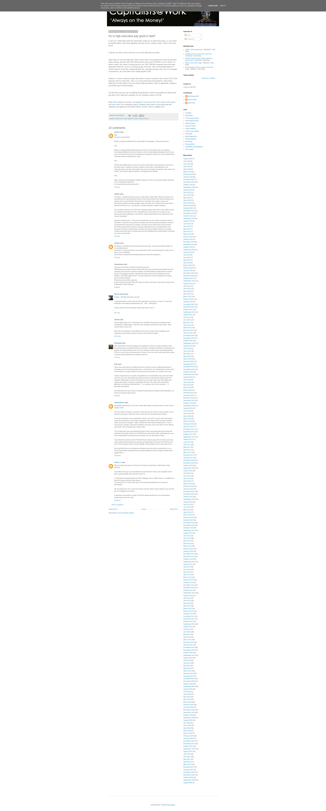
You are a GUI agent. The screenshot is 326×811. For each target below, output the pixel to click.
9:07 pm (117, 313)
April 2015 (187, 512)
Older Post (173, 509)
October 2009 (188, 684)
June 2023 (187, 257)
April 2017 (187, 450)
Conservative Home (192, 118)
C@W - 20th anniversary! (194, 49)
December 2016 (189, 460)
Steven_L (117, 462)
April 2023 (187, 263)
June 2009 (187, 694)
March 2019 (187, 390)
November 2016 (189, 463)
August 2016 (187, 471)
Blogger (172, 805)
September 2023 (189, 250)
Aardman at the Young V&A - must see (198, 54)
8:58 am (117, 396)
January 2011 (188, 645)
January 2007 (188, 770)
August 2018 (187, 408)
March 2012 (187, 608)
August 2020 (187, 346)
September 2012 (189, 593)
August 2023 (187, 252)
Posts (188, 35)
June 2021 (187, 320)
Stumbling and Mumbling (194, 147)
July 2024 (186, 224)
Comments (190, 39)
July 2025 (186, 192)
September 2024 (189, 218)
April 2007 (187, 762)
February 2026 (188, 174)
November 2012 (189, 588)
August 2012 (187, 595)
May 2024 (186, 229)
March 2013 (187, 577)
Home (144, 509)
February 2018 (188, 424)
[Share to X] (138, 115)
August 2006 (187, 783)
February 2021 (188, 330)
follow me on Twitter (208, 78)
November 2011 (188, 619)
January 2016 (188, 489)
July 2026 (186, 161)
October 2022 (188, 278)
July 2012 (186, 598)
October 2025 (188, 185)
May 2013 (186, 572)
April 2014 (187, 543)
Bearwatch (189, 115)
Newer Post (113, 509)
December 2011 (188, 616)
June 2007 (187, 757)
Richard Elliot (190, 144)
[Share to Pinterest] (143, 115)
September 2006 (189, 780)
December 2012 (189, 585)
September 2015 (189, 499)
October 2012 (188, 590)
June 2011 (187, 632)
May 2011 (186, 634)
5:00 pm (117, 257)
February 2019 (188, 393)
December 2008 (189, 710)
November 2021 (189, 307)
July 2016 (186, 473)
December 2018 (189, 398)
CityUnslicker (119, 403)
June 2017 (187, 445)
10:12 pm (117, 336)
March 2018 (187, 421)
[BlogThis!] (136, 115)
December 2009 (189, 679)
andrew (117, 132)
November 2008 (189, 712)
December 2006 (189, 772)
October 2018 (188, 403)
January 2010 (188, 676)
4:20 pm (117, 236)
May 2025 (186, 198)
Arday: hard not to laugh (193, 63)
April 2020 (187, 356)
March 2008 (187, 733)
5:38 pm (117, 287)
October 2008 (188, 715)
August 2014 (187, 533)
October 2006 (188, 777)
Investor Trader (190, 126)
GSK (125, 118)
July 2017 (186, 442)
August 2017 (187, 439)
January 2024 (188, 239)
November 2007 (189, 744)
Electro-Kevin (119, 294)
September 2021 (189, 312)
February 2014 (188, 549)
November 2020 (189, 338)
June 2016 (187, 476)
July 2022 (186, 286)
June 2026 (187, 164)
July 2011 (186, 629)
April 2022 (187, 294)
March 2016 (187, 484)
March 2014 (187, 546)
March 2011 (187, 640)
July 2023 (186, 255)
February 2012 (188, 611)
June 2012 (187, 601)
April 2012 (187, 606)
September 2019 (189, 374)
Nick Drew (191, 103)
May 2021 (186, 322)
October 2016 (188, 465)
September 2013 (189, 562)
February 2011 (188, 642)
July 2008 (186, 723)
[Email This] (133, 115)
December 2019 (189, 367)
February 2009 (188, 705)
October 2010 (188, 653)
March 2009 (187, 702)
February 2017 (188, 455)
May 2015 (186, 510)
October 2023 (188, 247)
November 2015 (189, 494)
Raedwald (117, 343)
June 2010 (187, 663)
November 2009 (189, 681)
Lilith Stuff (188, 134)
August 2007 (187, 751)
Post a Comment (117, 505)
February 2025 (188, 205)
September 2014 (189, 530)
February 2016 (188, 486)
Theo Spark (189, 149)
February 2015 (188, 517)
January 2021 (188, 333)
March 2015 (187, 515)
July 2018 (186, 411)
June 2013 (187, 569)
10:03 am (117, 455)
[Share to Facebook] (140, 115)
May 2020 (186, 354)
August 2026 (187, 159)
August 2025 (187, 190)
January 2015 (188, 520)
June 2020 (187, 351)
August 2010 (187, 658)
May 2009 (186, 697)
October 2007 (188, 746)
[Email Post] (129, 115)
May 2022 (186, 291)
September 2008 (189, 718)
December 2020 (189, 335)
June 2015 (187, 507)
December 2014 (189, 523)
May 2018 (186, 416)
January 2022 (188, 302)
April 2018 (187, 419)
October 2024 (188, 216)
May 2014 (186, 541)
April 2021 (187, 325)
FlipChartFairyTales (192, 121)
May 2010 (186, 666)
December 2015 (189, 491)
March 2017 (187, 452)
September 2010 (189, 655)
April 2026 (187, 169)
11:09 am (117, 500)
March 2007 (187, 764)
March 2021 (187, 328)
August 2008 (187, 720)
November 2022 (189, 276)
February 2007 (188, 767)
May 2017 (186, 447)
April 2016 (187, 481)
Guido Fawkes (190, 123)
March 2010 (187, 671)
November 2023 (189, 244)
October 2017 (188, 434)
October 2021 (188, 309)
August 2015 (187, 502)
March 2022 (187, 296)
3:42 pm (117, 187)
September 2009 (189, 686)
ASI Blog (188, 113)
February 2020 (188, 361)
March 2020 (187, 359)
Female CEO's (118, 118)
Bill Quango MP (193, 96)
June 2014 (187, 538)
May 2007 (186, 759)
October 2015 (188, 497)
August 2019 (187, 377)
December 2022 (189, 273)
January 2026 (188, 177)
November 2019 (189, 369)
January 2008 (188, 738)
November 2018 (189, 400)
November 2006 (189, 775)
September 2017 (189, 437)
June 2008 (187, 725)
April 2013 (187, 575)
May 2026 (186, 166)
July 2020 (186, 348)
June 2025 (187, 195)
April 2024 (187, 231)
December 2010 (189, 647)
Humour (141, 118)
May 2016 (186, 478)
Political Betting (190, 139)
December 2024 (189, 211)
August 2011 (187, 627)
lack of (146, 118)
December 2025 (189, 179)
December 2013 (189, 554)
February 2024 (188, 237)
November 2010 (189, 650)
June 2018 (187, 413)
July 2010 (186, 660)
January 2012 (188, 614)
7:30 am (117, 357)
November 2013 (189, 556)
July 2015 (186, 504)
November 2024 (189, 213)
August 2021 (187, 315)
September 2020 (189, 343)
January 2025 (188, 208)
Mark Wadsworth (191, 136)
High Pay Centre (133, 118)
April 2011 (186, 637)
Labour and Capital (192, 131)
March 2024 (187, 234)
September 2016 (189, 468)
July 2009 (186, 692)
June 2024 (187, 226)
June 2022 (187, 289)
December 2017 (189, 429)
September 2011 (189, 624)
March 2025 (187, 203)
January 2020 (188, 364)
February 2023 (188, 268)
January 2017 (188, 458)
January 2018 (188, 426)
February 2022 (188, 299)
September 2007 (189, 749)
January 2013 (188, 582)
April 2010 (187, 668)
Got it (223, 6)
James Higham (190, 128)
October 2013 (188, 559)
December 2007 (189, 741)
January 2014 (188, 551)
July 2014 (186, 536)
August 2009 (187, 689)
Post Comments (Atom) (126, 513)
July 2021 (186, 317)
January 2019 (188, 395)
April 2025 (187, 200)
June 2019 (187, 382)
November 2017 (189, 432)
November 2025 (189, 182)
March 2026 (187, 172)
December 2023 (189, 242)
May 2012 (186, 603)
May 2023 (186, 260)
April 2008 (187, 731)
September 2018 (189, 406)
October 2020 (188, 341)
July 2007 (186, 754)
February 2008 (188, 736)
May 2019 (186, 385)
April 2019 (187, 387)
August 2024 (187, 221)
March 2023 (187, 265)
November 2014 (189, 525)
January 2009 (188, 707)
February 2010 (188, 673)
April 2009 (187, 699)
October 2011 (188, 621)
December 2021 (189, 304)
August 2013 (187, 564)
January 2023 (188, 270)
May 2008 (186, 728)
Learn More (213, 6)
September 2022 (189, 281)
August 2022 (187, 283)
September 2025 (189, 187)
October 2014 (188, 528)
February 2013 (188, 580)
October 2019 (188, 372)
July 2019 (186, 380)
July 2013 (186, 567)
